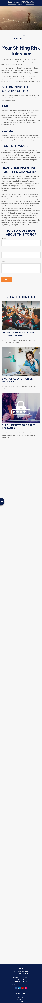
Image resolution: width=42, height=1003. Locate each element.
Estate (21, 1001)
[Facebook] (16, 988)
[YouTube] (22, 988)
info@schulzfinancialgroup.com (21, 985)
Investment (21, 999)
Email (3, 250)
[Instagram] (26, 988)
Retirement (21, 997)
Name (3, 238)
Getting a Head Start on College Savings (18, 334)
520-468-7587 (23, 974)
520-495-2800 (23, 972)
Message (4, 261)
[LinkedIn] (19, 988)
